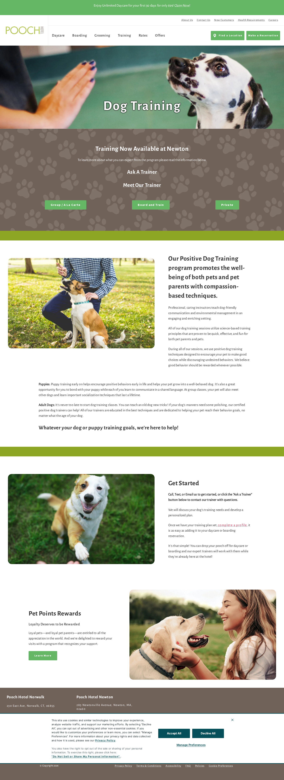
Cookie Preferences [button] (221, 766)
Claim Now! (182, 5)
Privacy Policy (105, 740)
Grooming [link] (102, 35)
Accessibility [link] (173, 766)
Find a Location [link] (230, 36)
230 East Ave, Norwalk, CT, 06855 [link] (31, 705)
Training (124, 35)
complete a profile (232, 525)
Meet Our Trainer (142, 185)
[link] (25, 30)
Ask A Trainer (142, 172)
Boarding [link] (79, 35)
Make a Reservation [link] (263, 36)
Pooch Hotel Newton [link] (95, 697)
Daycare (58, 35)
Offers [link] (160, 35)
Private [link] (227, 205)
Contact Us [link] (203, 20)
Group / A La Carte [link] (65, 205)
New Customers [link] (224, 20)
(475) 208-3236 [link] (17, 714)
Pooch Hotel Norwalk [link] (25, 697)
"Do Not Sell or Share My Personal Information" (85, 756)
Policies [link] (200, 766)
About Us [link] (187, 20)
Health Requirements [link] (251, 20)
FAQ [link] (188, 766)
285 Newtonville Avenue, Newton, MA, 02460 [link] (104, 706)
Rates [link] (143, 35)
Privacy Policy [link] (123, 766)
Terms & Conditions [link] (148, 766)
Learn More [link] (42, 656)
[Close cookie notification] (232, 720)
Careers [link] (273, 20)
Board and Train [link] (151, 205)
